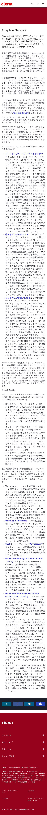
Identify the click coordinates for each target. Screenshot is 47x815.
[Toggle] (43, 735)
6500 (7, 544)
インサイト (6, 735)
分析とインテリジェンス (16, 234)
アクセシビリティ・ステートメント (36, 799)
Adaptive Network (21, 113)
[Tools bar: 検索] (32, 4)
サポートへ (6, 749)
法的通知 (31, 791)
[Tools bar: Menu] (42, 4)
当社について (7, 742)
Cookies (5, 798)
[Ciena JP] (7, 721)
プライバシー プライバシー (10, 792)
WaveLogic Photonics (16, 520)
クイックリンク (8, 756)
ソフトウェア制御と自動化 (17, 298)
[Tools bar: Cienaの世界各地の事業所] (37, 4)
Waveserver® (35, 544)
